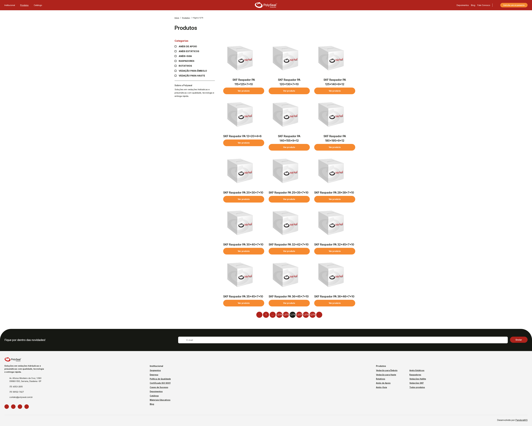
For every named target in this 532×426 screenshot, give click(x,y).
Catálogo (38, 5)
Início (177, 18)
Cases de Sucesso (159, 387)
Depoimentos (463, 5)
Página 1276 (198, 18)
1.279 (312, 314)
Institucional (9, 5)
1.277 (299, 314)
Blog (473, 5)
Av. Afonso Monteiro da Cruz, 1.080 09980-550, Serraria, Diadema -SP (25, 379)
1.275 (286, 314)
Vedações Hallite (417, 379)
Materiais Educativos (160, 400)
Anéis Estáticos (189, 51)
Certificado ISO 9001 (160, 383)
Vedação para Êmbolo (193, 71)
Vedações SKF (416, 383)
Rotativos (185, 66)
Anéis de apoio (188, 46)
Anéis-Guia (381, 387)
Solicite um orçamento (514, 5)
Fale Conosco (483, 5)
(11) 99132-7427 (16, 392)
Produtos (24, 5)
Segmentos (155, 370)
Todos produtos (417, 387)
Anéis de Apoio (383, 383)
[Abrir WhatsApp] (525, 419)
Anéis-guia (185, 56)
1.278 (306, 314)
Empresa (154, 374)
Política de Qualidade (160, 379)
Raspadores (186, 61)
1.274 (279, 314)
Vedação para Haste (192, 75)
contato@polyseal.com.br (21, 397)
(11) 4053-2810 (16, 386)
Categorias (181, 40)
